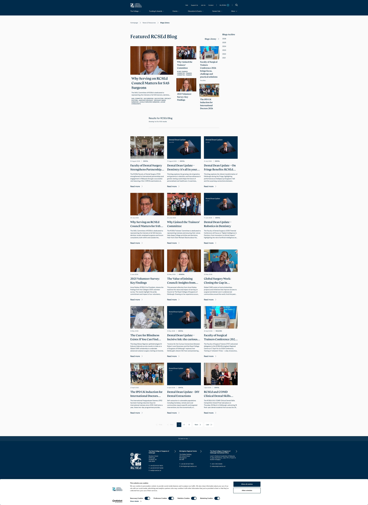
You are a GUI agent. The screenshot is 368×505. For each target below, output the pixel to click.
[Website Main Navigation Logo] (136, 5)
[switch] (171, 498)
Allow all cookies (247, 484)
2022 (224, 54)
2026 (224, 39)
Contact (210, 5)
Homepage (134, 23)
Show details (134, 501)
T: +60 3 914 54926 (216, 464)
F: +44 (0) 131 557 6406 (156, 468)
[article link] (151, 76)
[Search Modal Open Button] (236, 5)
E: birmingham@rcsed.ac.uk (188, 466)
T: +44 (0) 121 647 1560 (186, 464)
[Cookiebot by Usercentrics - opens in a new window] (117, 501)
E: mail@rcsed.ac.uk (155, 470)
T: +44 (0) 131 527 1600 (156, 465)
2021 (224, 58)
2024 (224, 46)
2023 (224, 50)
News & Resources (149, 23)
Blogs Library (210, 39)
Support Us (194, 5)
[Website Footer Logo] (138, 461)
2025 (224, 43)
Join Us (203, 5)
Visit (186, 5)
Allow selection (247, 490)
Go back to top (183, 438)
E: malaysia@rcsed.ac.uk (217, 466)
